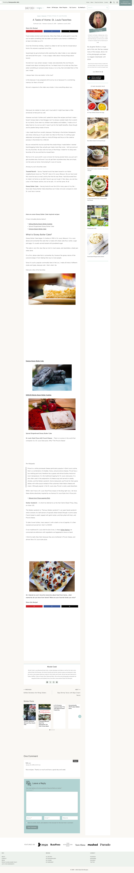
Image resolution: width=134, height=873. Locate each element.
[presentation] (30, 712)
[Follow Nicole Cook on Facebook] (47, 682)
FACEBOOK (93, 856)
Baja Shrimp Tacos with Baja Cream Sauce (68, 692)
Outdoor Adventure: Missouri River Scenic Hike (29, 723)
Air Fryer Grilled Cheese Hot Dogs (95, 112)
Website (65, 818)
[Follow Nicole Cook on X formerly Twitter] (50, 682)
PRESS (3, 860)
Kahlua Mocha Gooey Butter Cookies (40, 224)
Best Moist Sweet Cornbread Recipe (96, 140)
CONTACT (4, 858)
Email (47, 818)
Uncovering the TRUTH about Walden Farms (74, 707)
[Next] (79, 716)
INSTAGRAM (93, 858)
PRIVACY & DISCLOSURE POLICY (9, 862)
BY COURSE (49, 860)
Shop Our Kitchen (99, 2)
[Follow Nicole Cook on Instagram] (53, 682)
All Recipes (55, 7)
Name (29, 818)
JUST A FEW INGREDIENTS (8, 864)
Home (87, 2)
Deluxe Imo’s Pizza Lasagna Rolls (39, 498)
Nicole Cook (38, 23)
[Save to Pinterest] (34, 31)
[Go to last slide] (24, 716)
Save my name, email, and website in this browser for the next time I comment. (50, 823)
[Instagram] (117, 2)
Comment (30, 790)
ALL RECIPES (49, 856)
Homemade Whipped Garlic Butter (95, 256)
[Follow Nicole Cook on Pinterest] (56, 682)
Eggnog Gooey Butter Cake (37, 229)
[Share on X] (69, 31)
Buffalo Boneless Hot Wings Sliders (35, 691)
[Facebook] (110, 2)
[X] (114, 2)
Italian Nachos (65, 530)
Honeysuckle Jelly (91, 228)
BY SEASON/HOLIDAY (51, 858)
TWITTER (92, 862)
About (92, 2)
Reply (75, 761)
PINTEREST (92, 860)
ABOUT (3, 856)
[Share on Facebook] (52, 31)
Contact (106, 2)
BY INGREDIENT (49, 862)
